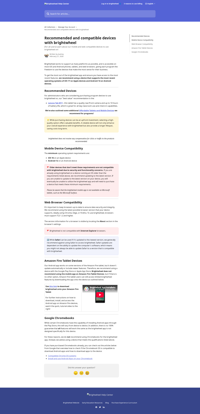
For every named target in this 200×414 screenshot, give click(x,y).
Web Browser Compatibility (142, 44)
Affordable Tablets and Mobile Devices (96, 110)
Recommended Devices (141, 36)
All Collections (49, 27)
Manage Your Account (66, 27)
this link (53, 286)
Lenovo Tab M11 (55, 103)
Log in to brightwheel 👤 (111, 4)
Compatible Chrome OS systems (62, 356)
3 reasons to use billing (133, 4)
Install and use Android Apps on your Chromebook (70, 358)
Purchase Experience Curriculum (124, 403)
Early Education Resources (92, 403)
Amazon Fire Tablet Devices (142, 48)
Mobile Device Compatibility (143, 40)
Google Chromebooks (140, 52)
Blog (107, 403)
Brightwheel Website (71, 403)
